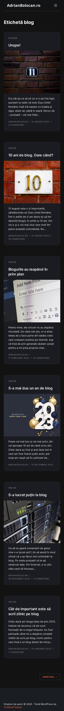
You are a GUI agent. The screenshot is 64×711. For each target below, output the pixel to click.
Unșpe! (14, 45)
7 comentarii (16, 652)
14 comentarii (41, 358)
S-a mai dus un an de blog (30, 388)
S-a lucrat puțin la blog (27, 495)
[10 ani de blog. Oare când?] (32, 182)
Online (12, 148)
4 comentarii (16, 125)
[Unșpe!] (32, 72)
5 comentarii (41, 579)
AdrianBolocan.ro (23, 5)
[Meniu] (55, 5)
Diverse (13, 38)
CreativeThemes (13, 707)
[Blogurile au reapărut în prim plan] (32, 301)
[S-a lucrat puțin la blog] (32, 522)
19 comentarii (16, 239)
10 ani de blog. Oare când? (30, 155)
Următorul (49, 677)
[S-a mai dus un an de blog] (32, 415)
